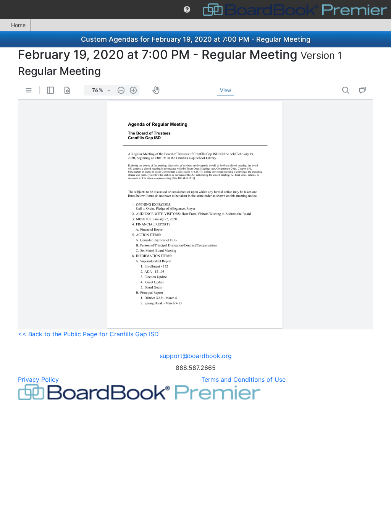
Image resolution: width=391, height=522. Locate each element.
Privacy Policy (38, 379)
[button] (187, 9)
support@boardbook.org (196, 356)
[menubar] (195, 9)
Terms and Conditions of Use (243, 379)
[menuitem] (187, 9)
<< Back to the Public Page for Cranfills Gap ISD (88, 334)
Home (18, 25)
